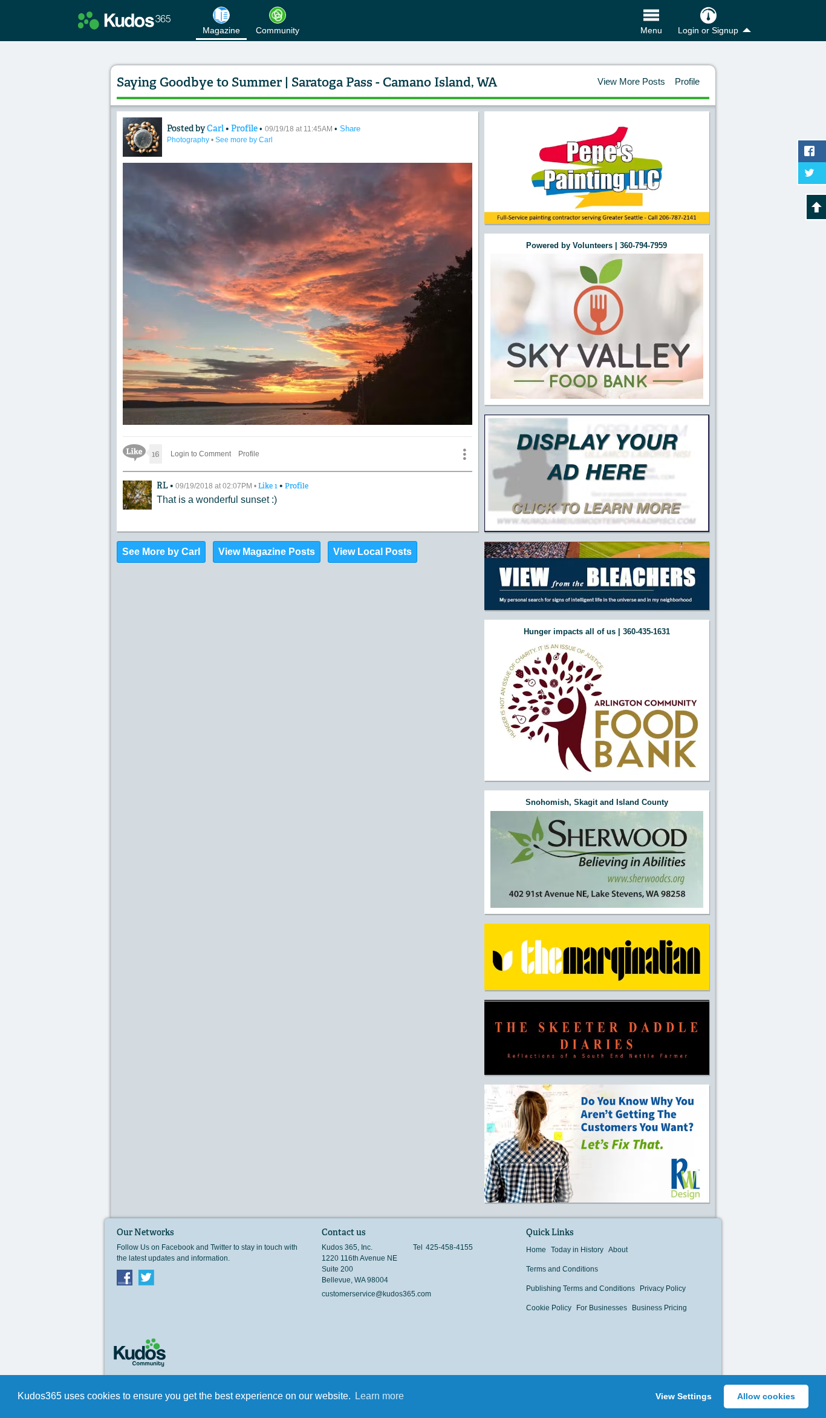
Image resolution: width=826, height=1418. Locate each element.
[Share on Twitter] (812, 173)
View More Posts (631, 81)
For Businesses (601, 1308)
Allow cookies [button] (766, 1396)
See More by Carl (161, 552)
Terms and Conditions (562, 1269)
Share (350, 128)
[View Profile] (142, 137)
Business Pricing (659, 1308)
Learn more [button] (379, 1396)
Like (268, 486)
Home (536, 1250)
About (618, 1250)
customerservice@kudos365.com (376, 1294)
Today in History (577, 1250)
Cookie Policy (548, 1308)
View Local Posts (372, 552)
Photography (189, 140)
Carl (216, 128)
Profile (687, 81)
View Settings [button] (683, 1396)
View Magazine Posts (266, 552)
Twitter (146, 1277)
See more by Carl (244, 140)
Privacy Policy (663, 1288)
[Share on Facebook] (812, 151)
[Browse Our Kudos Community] (124, 20)
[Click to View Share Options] (464, 453)
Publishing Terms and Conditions (580, 1288)
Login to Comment (201, 454)
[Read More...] (596, 326)
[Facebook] (124, 1277)
